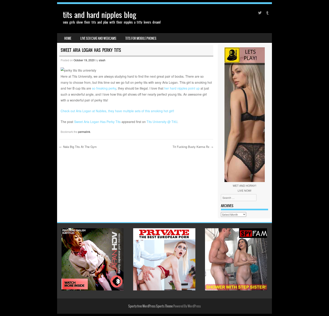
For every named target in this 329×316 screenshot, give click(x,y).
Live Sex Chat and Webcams (98, 38)
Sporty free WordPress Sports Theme (150, 306)
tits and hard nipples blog (99, 14)
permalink (84, 132)
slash (102, 60)
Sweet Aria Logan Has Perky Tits (97, 121)
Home (67, 38)
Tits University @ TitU (162, 121)
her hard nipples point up (182, 88)
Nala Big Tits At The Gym (78, 147)
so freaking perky (104, 88)
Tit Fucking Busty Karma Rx (193, 147)
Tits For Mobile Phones (140, 38)
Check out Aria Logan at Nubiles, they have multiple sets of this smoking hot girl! (117, 111)
